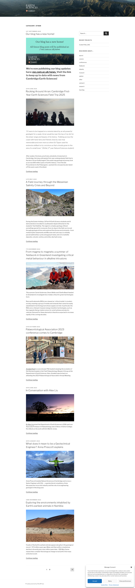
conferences (83, 62)
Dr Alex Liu (30, 424)
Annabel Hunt (30, 369)
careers (81, 59)
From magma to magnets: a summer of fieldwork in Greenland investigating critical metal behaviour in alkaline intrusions (49, 255)
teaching (81, 90)
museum (81, 72)
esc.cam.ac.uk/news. (44, 72)
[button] (131, 567)
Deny (110, 581)
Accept (94, 581)
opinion (81, 76)
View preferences (125, 581)
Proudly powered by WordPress (34, 584)
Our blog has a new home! (40, 34)
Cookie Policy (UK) (84, 44)
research (81, 86)
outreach (81, 83)
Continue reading (32, 171)
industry (81, 69)
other (80, 79)
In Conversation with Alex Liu (42, 390)
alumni (81, 55)
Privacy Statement (114, 585)
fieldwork (82, 66)
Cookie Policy (104, 585)
